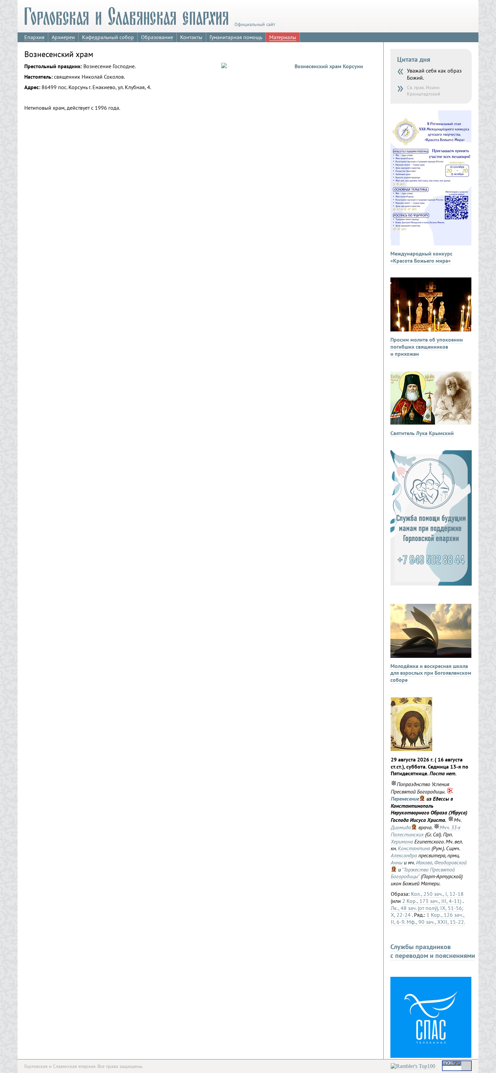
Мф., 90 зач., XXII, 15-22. (436, 921)
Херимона (402, 841)
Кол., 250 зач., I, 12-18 (437, 893)
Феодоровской (450, 862)
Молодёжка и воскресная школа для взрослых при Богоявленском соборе (430, 673)
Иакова (424, 862)
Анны (397, 862)
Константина (414, 848)
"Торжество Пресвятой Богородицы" (423, 873)
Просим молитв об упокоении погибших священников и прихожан (426, 346)
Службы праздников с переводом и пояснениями (432, 951)
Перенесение (405, 798)
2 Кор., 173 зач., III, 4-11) (431, 900)
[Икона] (411, 749)
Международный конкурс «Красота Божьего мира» (421, 257)
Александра (404, 855)
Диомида (401, 827)
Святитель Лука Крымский (422, 433)
